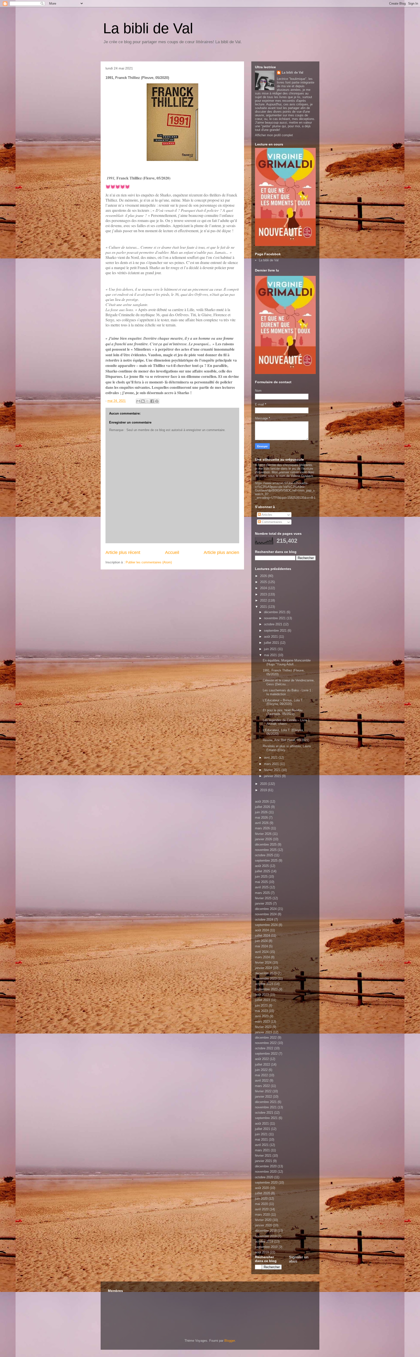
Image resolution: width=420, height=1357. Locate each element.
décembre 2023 (266, 973)
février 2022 (263, 1091)
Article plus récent (122, 552)
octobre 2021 (273, 624)
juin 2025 (261, 876)
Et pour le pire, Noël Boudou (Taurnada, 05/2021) (282, 712)
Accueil (172, 552)
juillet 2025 (262, 871)
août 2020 (262, 1188)
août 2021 (271, 636)
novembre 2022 (266, 1043)
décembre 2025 (266, 844)
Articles (266, 515)
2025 (264, 582)
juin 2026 (261, 812)
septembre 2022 (266, 1053)
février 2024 (263, 962)
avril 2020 (262, 1209)
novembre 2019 (266, 1236)
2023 (264, 594)
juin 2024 (261, 941)
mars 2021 (272, 764)
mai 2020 (261, 1204)
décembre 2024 (266, 909)
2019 (264, 790)
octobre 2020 (264, 1177)
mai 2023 (261, 1011)
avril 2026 (262, 823)
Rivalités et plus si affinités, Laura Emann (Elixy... (287, 748)
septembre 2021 (276, 630)
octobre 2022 (264, 1048)
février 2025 (263, 898)
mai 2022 (261, 1075)
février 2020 (263, 1220)
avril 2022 (262, 1080)
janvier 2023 (263, 1032)
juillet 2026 (262, 807)
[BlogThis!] (142, 401)
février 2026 (263, 834)
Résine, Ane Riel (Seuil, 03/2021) (286, 740)
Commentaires (271, 522)
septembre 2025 (266, 860)
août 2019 (262, 1252)
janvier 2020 (263, 1225)
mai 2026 (261, 817)
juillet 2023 (262, 1000)
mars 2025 (262, 893)
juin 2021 (271, 649)
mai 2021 (271, 655)
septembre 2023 (266, 989)
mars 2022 (262, 1086)
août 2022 (262, 1059)
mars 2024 (262, 957)
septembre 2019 (266, 1247)
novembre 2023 (266, 978)
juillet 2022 (262, 1064)
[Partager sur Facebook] (152, 401)
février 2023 (263, 1027)
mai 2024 (261, 946)
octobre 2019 (264, 1241)
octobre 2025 (264, 855)
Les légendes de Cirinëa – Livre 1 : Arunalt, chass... (287, 722)
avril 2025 (262, 887)
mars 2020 (262, 1214)
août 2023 (262, 994)
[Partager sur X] (147, 401)
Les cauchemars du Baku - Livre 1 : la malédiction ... (288, 692)
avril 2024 (262, 952)
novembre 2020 (266, 1171)
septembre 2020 (266, 1182)
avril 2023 (262, 1016)
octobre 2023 (264, 984)
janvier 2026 (263, 839)
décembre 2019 (266, 1230)
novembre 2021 (275, 618)
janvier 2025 (263, 903)
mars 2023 (262, 1021)
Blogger (229, 1340)
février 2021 (272, 770)
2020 (264, 784)
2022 (264, 600)
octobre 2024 (264, 919)
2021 (264, 607)
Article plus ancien (221, 552)
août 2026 (262, 801)
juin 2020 (261, 1198)
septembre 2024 (266, 925)
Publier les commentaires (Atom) (149, 562)
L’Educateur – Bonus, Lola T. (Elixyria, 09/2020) (283, 702)
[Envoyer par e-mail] (138, 401)
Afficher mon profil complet (274, 135)
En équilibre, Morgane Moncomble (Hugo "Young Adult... (287, 662)
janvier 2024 (263, 968)
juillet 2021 (272, 643)
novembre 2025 (266, 850)
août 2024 (262, 930)
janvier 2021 (273, 776)
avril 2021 (271, 757)
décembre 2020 (266, 1166)
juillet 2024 (262, 935)
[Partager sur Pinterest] (156, 401)
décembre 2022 (266, 1037)
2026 (264, 576)
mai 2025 (261, 882)
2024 (264, 588)
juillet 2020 (262, 1193)
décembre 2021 (275, 612)
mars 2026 (262, 828)
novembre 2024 (266, 914)
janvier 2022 (263, 1096)
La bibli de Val (148, 28)
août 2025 (262, 866)
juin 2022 (261, 1070)
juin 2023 (261, 1005)
